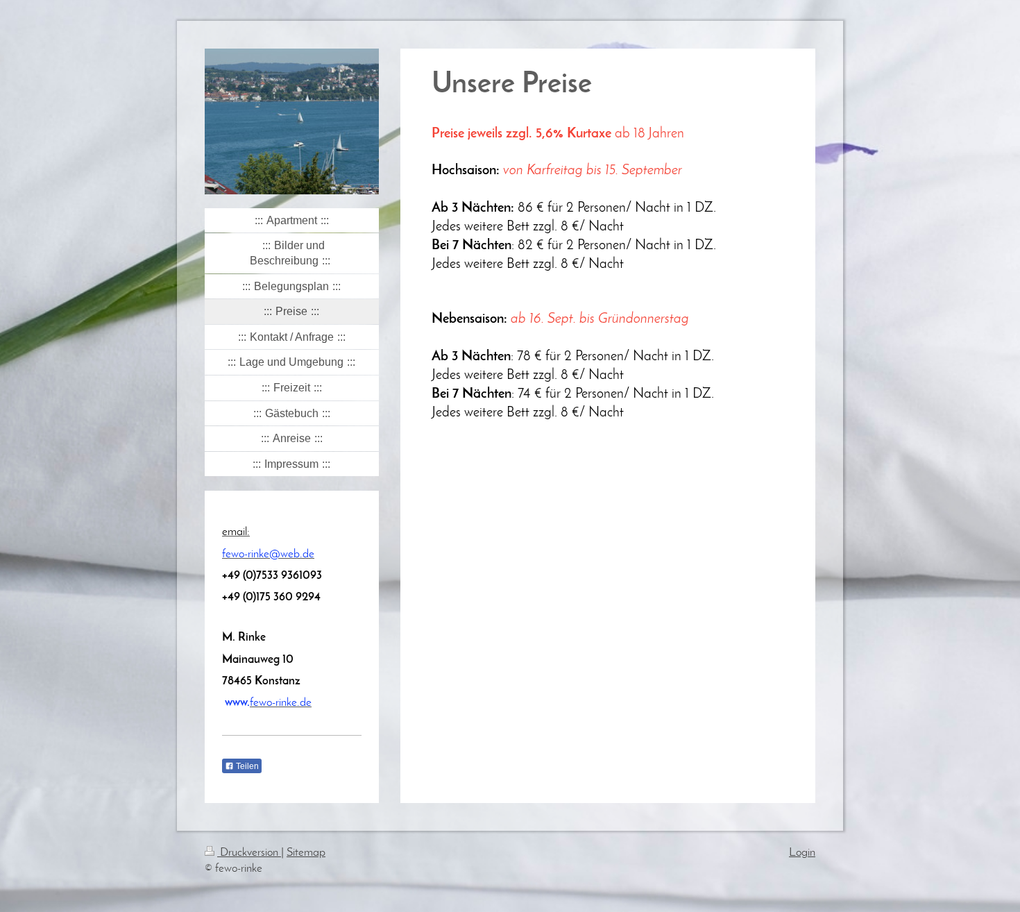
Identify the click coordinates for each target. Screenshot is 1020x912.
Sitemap (306, 853)
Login (802, 853)
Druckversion (249, 853)
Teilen (246, 766)
